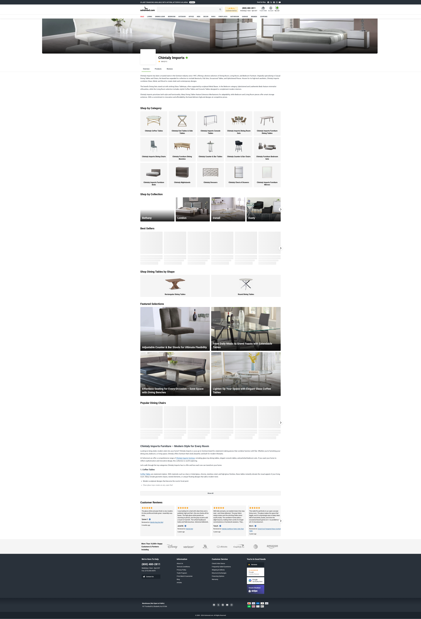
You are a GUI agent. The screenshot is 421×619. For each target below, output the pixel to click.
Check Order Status (218, 563)
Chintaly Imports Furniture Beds (154, 183)
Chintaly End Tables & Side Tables (182, 132)
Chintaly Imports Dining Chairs (154, 157)
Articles (179, 582)
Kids (198, 16)
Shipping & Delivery (218, 570)
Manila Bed (189, 529)
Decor (205, 16)
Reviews (170, 69)
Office (191, 16)
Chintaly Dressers (210, 182)
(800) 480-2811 (151, 564)
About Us (180, 563)
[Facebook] (268, 2)
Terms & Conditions (183, 567)
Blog (178, 579)
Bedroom (171, 16)
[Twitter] (271, 2)
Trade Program (182, 573)
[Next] (281, 209)
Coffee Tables (145, 474)
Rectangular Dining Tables (175, 294)
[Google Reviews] (255, 572)
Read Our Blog (261, 2)
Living (149, 16)
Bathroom (234, 16)
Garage (245, 16)
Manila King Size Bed (156, 522)
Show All (210, 493)
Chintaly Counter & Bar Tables (210, 157)
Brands (254, 16)
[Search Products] (220, 9)
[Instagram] (277, 2)
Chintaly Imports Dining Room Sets (239, 132)
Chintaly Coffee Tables (154, 131)
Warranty (215, 579)
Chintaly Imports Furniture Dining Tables (267, 132)
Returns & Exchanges (219, 573)
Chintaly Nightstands (182, 182)
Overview (146, 69)
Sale (142, 16)
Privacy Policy (181, 570)
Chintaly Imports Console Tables (210, 132)
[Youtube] (280, 2)
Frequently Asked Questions (221, 567)
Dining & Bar (160, 16)
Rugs (213, 16)
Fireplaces (223, 16)
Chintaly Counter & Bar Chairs (239, 157)
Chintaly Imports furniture (185, 458)
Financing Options (218, 576)
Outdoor (182, 16)
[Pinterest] (274, 2)
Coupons (263, 16)
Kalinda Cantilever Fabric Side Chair (233, 529)
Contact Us (150, 576)
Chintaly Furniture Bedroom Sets (267, 158)
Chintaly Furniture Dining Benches (182, 158)
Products (158, 69)
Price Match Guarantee (184, 576)
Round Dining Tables (246, 294)
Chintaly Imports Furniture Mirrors (267, 183)
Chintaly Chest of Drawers (239, 182)
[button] (190, 9)
